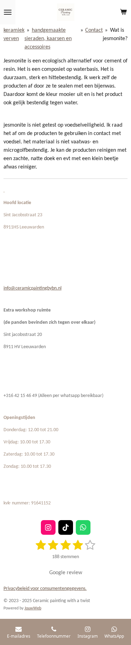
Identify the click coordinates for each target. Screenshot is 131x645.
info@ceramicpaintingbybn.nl (32, 288)
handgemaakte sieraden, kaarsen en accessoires (48, 39)
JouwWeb (32, 608)
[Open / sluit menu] (7, 12)
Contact (94, 30)
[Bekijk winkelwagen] (123, 12)
